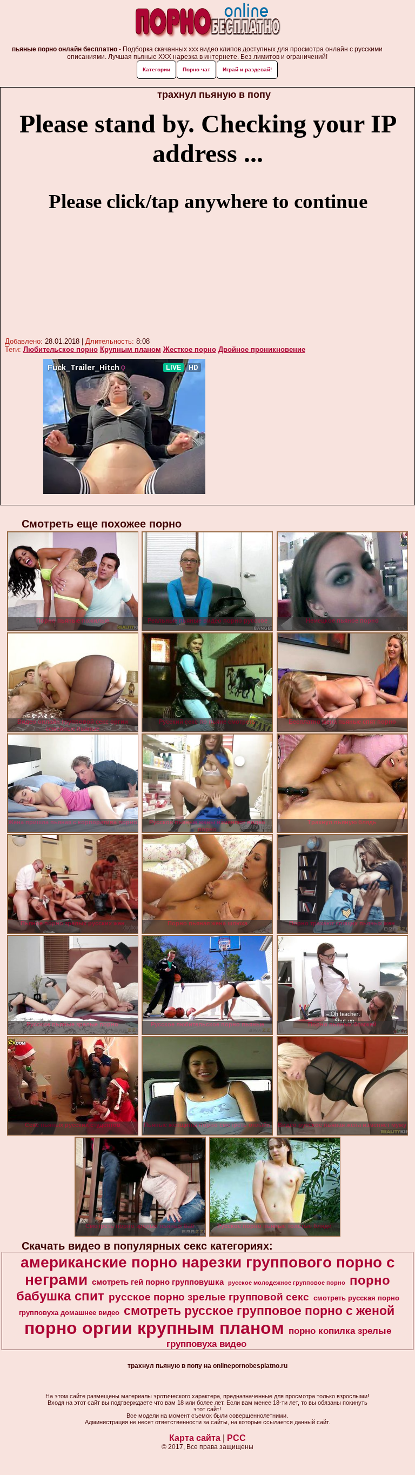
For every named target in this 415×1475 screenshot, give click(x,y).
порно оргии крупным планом (154, 1328)
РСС (236, 1438)
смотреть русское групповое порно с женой (259, 1311)
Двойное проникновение (261, 349)
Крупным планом (130, 349)
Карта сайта (194, 1438)
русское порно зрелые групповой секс (209, 1297)
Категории (156, 69)
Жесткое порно (189, 349)
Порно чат (196, 69)
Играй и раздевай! (247, 69)
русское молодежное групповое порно (286, 1282)
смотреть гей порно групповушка (158, 1282)
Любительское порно (60, 349)
